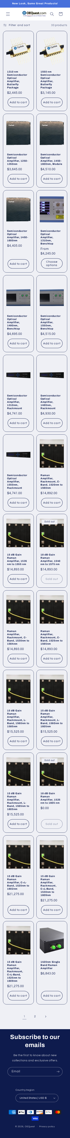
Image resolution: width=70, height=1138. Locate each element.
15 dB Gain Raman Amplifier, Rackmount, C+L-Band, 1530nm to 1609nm (49, 885)
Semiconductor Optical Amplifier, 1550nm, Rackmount (17, 481)
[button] (8, 14)
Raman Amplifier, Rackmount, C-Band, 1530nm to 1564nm (18, 637)
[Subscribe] (58, 1071)
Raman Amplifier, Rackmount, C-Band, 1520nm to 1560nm (52, 481)
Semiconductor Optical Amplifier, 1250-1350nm (17, 159)
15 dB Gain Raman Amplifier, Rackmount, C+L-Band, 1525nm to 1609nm (15, 971)
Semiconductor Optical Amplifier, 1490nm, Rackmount (51, 402)
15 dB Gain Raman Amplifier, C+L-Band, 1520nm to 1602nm (18, 882)
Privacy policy (47, 1127)
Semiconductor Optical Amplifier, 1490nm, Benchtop (17, 322)
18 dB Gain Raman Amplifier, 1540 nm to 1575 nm (50, 559)
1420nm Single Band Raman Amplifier (50, 965)
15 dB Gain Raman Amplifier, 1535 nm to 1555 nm (17, 559)
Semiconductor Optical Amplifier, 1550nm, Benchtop (51, 322)
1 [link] (24, 1016)
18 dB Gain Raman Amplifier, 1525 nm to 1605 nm (50, 798)
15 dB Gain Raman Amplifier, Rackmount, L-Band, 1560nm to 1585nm (18, 718)
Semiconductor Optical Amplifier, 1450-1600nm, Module (51, 159)
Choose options (51, 263)
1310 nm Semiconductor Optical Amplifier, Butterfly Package (17, 79)
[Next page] (45, 1016)
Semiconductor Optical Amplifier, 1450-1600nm (17, 236)
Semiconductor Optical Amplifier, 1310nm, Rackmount (17, 402)
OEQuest (30, 1127)
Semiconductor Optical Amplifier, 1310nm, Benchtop (51, 237)
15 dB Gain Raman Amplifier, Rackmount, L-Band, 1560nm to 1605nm (52, 718)
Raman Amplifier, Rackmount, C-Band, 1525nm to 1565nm (52, 637)
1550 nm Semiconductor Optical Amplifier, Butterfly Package (51, 79)
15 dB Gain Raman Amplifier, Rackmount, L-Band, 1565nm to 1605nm (18, 801)
